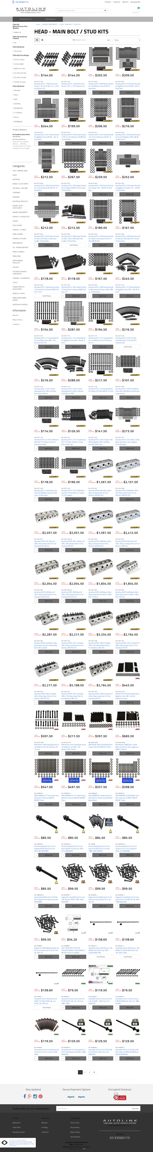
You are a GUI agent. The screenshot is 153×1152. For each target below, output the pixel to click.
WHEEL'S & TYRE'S (19, 293)
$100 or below (19, 59)
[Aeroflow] (54, 70)
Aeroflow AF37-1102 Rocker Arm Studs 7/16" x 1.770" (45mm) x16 (73, 85)
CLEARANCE (16, 192)
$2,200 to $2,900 (20, 77)
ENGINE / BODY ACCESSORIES (18, 206)
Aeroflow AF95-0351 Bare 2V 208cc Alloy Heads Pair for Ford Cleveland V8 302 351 (45, 543)
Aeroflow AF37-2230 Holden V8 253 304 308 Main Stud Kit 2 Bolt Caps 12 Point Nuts (45, 493)
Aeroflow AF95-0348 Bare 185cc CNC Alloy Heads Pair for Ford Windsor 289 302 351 (127, 493)
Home (38, 24)
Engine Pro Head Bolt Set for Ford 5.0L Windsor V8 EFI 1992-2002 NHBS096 (73, 899)
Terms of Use (74, 1122)
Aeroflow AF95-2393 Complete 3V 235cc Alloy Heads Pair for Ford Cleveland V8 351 (100, 696)
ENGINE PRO (18, 108)
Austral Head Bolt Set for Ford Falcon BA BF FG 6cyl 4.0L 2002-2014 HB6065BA (72, 848)
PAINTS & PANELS (18, 252)
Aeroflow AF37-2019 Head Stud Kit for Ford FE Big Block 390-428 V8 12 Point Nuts (127, 137)
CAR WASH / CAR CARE (20, 188)
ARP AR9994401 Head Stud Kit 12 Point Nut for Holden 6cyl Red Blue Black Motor (100, 798)
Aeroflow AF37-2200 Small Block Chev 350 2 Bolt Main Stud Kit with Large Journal (127, 391)
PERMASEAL (18, 121)
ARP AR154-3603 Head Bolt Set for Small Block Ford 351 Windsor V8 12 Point (46, 747)
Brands (50, 19)
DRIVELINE (16, 197)
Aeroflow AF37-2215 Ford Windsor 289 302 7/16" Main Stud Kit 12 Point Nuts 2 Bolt (46, 442)
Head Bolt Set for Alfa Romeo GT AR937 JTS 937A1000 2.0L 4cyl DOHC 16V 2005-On (45, 1001)
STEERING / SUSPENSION (21, 278)
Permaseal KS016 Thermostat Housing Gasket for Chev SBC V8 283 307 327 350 (21, 1143)
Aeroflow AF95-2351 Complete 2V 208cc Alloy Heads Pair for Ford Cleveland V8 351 (127, 645)
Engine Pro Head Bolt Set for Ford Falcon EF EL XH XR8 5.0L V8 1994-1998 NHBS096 (127, 899)
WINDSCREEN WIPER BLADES (19, 299)
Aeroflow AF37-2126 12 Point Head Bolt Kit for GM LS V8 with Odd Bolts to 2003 (72, 391)
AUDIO (15, 175)
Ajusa (16, 95)
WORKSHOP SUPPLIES (20, 304)
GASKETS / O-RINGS (19, 230)
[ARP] (137, 678)
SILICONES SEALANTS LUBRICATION (20, 272)
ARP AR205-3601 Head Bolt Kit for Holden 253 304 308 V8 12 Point (100, 745)
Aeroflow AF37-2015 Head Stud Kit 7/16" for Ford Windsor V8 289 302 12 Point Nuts (73, 137)
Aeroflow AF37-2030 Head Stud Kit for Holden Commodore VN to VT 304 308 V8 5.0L (100, 238)
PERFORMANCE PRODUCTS (18, 261)
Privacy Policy (75, 1127)
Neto (84, 1149)
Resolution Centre (19, 1132)
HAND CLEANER (18, 234)
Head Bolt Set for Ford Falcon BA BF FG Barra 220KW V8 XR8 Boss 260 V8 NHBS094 (127, 1052)
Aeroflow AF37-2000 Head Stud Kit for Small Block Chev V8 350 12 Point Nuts (100, 86)
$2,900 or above (20, 82)
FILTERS (15, 221)
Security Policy (75, 1137)
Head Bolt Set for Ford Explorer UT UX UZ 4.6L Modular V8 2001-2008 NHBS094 (73, 1052)
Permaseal (18, 51)
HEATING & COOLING (19, 238)
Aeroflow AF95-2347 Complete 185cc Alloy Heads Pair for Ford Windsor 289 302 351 (72, 645)
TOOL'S (15, 282)
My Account (16, 1122)
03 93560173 (21, 2)
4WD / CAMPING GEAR (20, 170)
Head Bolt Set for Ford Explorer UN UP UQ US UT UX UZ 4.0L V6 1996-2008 (46, 1052)
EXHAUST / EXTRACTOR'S (21, 216)
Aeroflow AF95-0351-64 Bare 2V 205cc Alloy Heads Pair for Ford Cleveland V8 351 (73, 543)
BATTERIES (16, 179)
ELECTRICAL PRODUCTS (20, 201)
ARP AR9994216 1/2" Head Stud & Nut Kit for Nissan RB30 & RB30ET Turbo (73, 798)
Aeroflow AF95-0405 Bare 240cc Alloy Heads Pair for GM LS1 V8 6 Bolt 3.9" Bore (100, 594)
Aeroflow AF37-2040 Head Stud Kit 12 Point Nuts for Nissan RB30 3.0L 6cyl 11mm (46, 289)
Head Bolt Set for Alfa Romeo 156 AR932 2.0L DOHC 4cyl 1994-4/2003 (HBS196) (100, 950)
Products (108, 2)
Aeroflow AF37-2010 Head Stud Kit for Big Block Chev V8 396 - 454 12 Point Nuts (127, 86)
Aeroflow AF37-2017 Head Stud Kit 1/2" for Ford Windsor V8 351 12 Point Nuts (100, 137)
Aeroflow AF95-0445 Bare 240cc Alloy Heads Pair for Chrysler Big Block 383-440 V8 (45, 645)
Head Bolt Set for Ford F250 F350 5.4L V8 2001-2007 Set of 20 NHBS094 (100, 1052)
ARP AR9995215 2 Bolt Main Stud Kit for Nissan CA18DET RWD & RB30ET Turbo (127, 798)
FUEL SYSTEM (17, 225)
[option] (22, 140)
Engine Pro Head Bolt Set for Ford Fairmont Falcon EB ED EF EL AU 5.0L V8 (100, 899)
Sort (108, 40)
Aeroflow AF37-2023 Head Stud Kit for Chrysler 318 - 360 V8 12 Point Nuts (100, 188)
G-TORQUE (18, 112)
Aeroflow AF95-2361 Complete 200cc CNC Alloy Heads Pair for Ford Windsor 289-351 (72, 696)
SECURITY (16, 267)
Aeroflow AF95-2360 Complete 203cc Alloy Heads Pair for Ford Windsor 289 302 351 (45, 696)
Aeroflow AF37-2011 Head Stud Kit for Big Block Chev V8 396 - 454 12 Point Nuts (46, 137)
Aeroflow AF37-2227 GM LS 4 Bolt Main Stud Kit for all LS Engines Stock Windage (127, 442)
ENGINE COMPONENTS (20, 212)
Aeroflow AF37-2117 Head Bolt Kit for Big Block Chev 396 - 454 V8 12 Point (73, 340)
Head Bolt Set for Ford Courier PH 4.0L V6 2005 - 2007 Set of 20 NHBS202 (100, 1001)
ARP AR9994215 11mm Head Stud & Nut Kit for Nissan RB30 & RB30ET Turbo (46, 798)
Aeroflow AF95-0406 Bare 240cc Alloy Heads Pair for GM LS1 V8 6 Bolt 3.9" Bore (127, 594)
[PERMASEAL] (83, 933)
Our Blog (44, 1127)
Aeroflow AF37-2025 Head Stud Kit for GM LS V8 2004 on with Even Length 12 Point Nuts (46, 238)
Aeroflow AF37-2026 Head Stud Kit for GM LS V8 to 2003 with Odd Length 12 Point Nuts (73, 238)
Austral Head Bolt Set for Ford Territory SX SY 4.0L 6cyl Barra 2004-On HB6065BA (126, 848)
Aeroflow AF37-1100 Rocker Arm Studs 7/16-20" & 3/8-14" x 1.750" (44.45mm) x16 (46, 86)
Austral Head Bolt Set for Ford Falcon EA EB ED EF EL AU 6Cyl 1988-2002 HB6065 (99, 848)
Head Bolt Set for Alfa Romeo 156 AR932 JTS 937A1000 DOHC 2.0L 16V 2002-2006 (127, 950)
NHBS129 (17, 32)
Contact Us (116, 2)
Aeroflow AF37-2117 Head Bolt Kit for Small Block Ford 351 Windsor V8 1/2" (100, 340)
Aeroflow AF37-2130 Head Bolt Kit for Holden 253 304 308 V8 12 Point (100, 390)
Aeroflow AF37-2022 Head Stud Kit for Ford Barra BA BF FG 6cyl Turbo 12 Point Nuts (73, 188)
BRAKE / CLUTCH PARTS (20, 184)
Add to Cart (48, 92)
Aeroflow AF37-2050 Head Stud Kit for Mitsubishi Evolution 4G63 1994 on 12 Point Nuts (100, 289)
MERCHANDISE (17, 243)
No (15, 42)
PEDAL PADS (17, 256)
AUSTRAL (17, 104)
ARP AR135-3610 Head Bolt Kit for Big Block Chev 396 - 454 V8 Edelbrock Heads (127, 696)
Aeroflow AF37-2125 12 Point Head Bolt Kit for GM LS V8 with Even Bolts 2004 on (45, 391)
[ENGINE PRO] (83, 882)
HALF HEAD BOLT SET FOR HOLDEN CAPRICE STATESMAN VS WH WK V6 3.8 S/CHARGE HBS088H (73, 951)
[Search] (105, 10)
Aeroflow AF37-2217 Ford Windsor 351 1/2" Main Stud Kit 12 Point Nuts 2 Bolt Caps (73, 442)
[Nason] (83, 983)
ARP (15, 99)
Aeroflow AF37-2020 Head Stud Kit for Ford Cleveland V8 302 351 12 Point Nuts (46, 188)
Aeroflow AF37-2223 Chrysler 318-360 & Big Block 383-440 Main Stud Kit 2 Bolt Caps (100, 442)
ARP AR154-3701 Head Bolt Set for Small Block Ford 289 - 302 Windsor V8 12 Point (73, 747)
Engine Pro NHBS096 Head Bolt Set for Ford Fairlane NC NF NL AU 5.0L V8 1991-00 (46, 950)
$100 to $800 (19, 64)
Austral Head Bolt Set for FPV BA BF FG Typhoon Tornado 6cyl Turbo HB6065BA (46, 899)
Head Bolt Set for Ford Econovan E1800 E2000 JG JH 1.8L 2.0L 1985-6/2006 (127, 1001)
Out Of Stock (74, 245)
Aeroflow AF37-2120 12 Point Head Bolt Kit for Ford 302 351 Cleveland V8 (126, 340)
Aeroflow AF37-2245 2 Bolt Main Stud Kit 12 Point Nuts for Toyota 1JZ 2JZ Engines (72, 493)
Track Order (16, 1127)
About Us (125, 2)
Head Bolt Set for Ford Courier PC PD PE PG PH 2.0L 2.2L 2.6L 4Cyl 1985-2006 (73, 1001)
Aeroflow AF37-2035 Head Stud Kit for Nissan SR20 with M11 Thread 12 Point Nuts (127, 238)
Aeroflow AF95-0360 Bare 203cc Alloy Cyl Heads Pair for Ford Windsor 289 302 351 (100, 543)
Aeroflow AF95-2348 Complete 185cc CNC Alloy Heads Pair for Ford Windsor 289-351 (99, 645)
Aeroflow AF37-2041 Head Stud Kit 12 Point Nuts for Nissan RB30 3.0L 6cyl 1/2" (73, 289)
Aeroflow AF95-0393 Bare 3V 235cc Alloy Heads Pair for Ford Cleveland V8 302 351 (45, 594)
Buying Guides (135, 2)
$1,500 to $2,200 (20, 73)
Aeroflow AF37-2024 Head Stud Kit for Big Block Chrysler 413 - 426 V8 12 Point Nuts (127, 188)
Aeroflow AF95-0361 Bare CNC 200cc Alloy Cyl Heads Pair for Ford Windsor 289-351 (127, 543)
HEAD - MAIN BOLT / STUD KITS (70, 24)
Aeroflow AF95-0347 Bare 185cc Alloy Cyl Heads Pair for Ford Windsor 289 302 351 (100, 493)
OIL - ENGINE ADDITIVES (20, 247)
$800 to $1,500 (19, 68)
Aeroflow (17, 90)
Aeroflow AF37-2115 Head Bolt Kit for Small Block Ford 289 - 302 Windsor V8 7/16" (46, 340)
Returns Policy (17, 320)
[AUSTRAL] (56, 831)
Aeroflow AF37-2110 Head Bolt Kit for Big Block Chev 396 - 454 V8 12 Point (127, 289)
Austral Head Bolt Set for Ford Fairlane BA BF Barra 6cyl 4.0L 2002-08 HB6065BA (44, 848)
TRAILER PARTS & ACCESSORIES (18, 288)
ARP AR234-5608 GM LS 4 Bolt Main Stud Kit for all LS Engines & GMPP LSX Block (127, 747)
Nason (16, 117)
